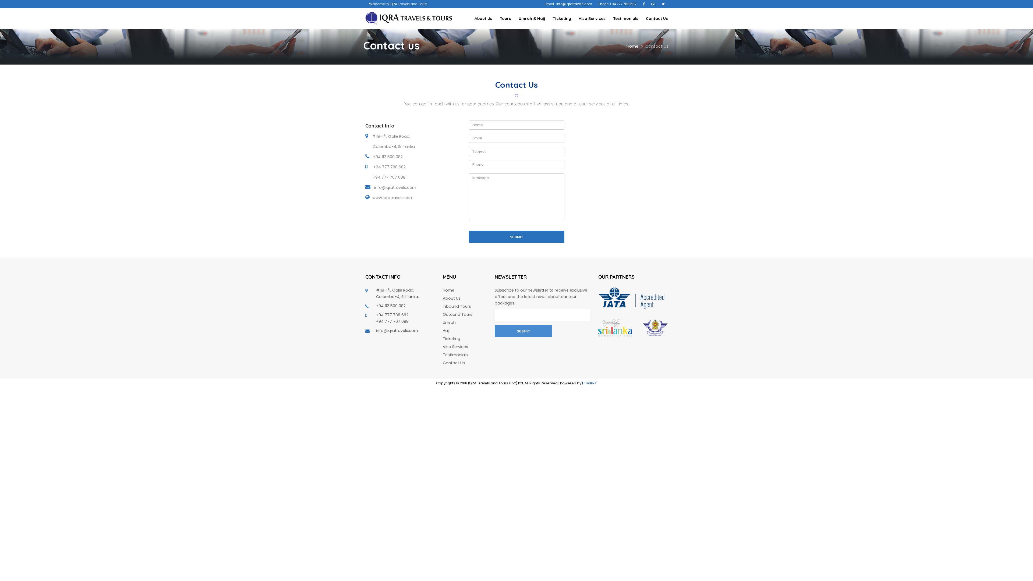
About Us (483, 18)
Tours (505, 18)
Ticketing (562, 18)
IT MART (589, 383)
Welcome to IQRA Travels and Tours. (398, 4)
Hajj (446, 330)
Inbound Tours (457, 306)
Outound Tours (457, 314)
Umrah (449, 322)
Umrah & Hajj (532, 18)
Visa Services (592, 18)
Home (633, 46)
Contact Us (657, 18)
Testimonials (625, 18)
